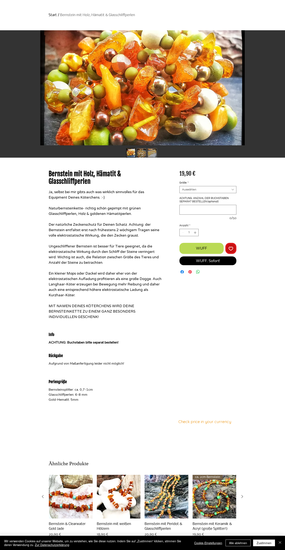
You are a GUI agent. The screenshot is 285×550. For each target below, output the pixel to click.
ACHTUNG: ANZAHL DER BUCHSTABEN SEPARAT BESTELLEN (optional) (204, 200)
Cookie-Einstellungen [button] (208, 543)
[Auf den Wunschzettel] (230, 248)
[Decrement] (182, 232)
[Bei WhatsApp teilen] (198, 271)
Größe (184, 182)
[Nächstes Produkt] (242, 496)
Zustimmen (264, 543)
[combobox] (207, 189)
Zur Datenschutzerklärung (52, 545)
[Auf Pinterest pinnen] (190, 271)
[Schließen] (279, 543)
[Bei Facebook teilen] (182, 271)
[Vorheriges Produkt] (42, 496)
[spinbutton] (189, 232)
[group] (142, 511)
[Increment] (195, 232)
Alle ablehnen (238, 543)
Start (53, 15)
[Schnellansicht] (71, 497)
